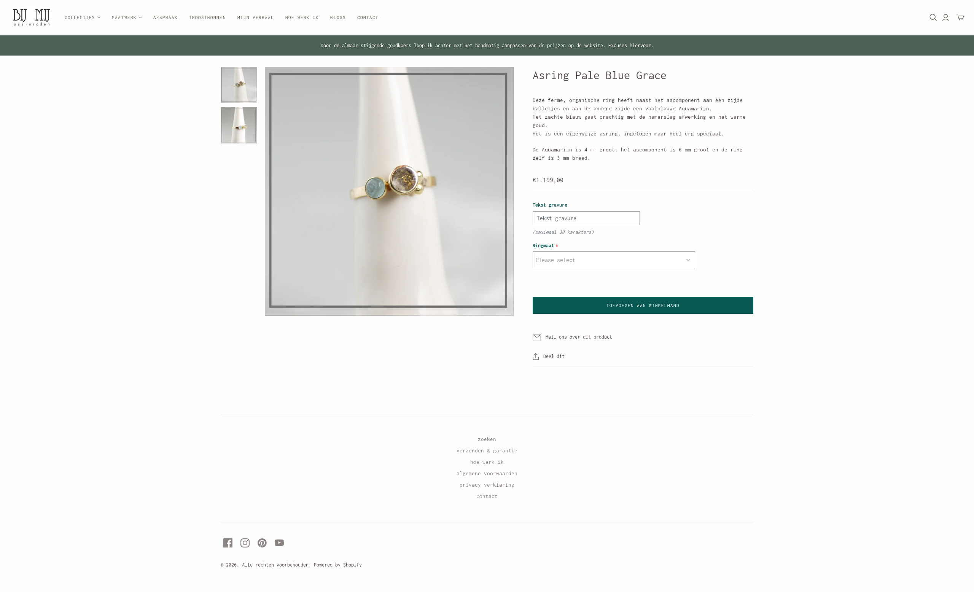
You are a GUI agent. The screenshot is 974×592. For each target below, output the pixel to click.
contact (487, 496)
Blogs (337, 17)
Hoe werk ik (302, 17)
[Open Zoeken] (933, 17)
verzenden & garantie (487, 450)
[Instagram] (245, 542)
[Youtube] (279, 542)
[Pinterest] (262, 542)
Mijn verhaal (255, 17)
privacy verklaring (487, 485)
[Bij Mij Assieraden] (31, 18)
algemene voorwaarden (487, 473)
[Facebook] (227, 542)
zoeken (487, 439)
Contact (368, 17)
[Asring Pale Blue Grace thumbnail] (239, 85)
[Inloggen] (946, 17)
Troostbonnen (207, 17)
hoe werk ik (487, 462)
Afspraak (165, 17)
